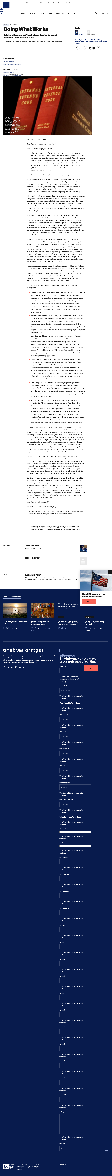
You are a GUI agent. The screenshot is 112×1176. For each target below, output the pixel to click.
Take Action (59, 13)
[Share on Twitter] (76, 48)
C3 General (63, 715)
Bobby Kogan (96, 628)
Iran (37, 3)
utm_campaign (64, 891)
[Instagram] (16, 667)
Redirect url (63, 829)
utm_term (62, 925)
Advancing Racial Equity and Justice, (86, 40)
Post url (62, 843)
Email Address (68, 686)
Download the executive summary (39, 144)
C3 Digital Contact (66, 800)
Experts (32, 13)
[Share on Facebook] (81, 48)
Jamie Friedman (89, 628)
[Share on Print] (98, 48)
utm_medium (64, 874)
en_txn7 (62, 1044)
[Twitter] (5, 667)
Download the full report (36, 139)
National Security (53, 3)
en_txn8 (62, 1061)
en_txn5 (62, 1010)
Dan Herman (41, 628)
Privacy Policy (89, 1167)
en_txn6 (62, 1027)
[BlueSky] (23, 667)
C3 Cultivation (64, 766)
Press (50, 13)
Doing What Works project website (39, 148)
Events (41, 13)
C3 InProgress (64, 783)
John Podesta (32, 545)
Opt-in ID (62, 1144)
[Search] (96, 14)
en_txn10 (62, 1095)
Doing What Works (38, 511)
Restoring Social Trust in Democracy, (96, 41)
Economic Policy (33, 575)
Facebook (63, 666)
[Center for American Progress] (7, 8)
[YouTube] (12, 667)
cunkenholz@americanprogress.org (12, 64)
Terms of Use (89, 1165)
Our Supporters (89, 1171)
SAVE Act (43, 3)
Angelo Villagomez (16, 628)
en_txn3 (62, 976)
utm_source (63, 857)
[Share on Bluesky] (90, 48)
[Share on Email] (94, 48)
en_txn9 (62, 1078)
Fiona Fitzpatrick (8, 628)
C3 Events (63, 732)
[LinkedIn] (19, 667)
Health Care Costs (67, 3)
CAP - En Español (90, 1169)
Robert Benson (34, 628)
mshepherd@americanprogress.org (12, 75)
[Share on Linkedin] (85, 48)
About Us (71, 13)
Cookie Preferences (91, 1173)
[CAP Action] (9, 1166)
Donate (104, 13)
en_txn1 (62, 942)
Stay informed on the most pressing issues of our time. (78, 658)
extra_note (63, 1112)
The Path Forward (28, 3)
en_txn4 (62, 993)
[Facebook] (8, 667)
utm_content (64, 908)
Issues (22, 13)
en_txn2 (62, 959)
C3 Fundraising (64, 749)
